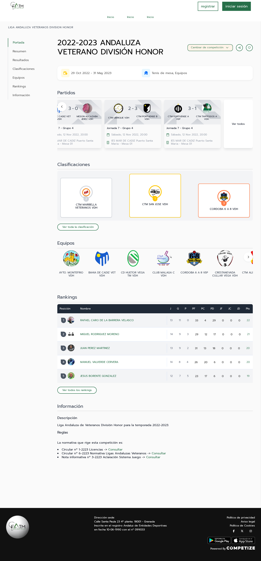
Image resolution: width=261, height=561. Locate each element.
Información (21, 95)
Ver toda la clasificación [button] (78, 227)
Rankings (19, 86)
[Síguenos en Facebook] (234, 531)
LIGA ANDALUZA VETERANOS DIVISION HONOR (40, 27)
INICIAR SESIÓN (236, 6)
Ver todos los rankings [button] (77, 390)
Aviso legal (248, 522)
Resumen (19, 51)
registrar (208, 6)
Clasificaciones (24, 69)
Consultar (115, 449)
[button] (249, 47)
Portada (18, 42)
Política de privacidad (241, 518)
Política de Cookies (242, 526)
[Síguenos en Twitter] (242, 531)
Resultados (21, 60)
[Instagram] (251, 531)
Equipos (19, 77)
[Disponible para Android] (219, 543)
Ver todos (238, 124)
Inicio (110, 17)
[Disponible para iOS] (243, 543)
